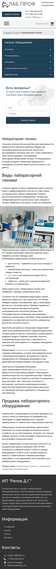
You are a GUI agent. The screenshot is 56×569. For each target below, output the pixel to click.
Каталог (7, 530)
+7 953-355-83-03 (34, 11)
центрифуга (13, 275)
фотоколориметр (39, 369)
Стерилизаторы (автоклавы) (28, 68)
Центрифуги (28, 61)
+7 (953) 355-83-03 (15, 559)
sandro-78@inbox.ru (34, 17)
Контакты (8, 537)
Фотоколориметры (28, 55)
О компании (9, 527)
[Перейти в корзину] (52, 24)
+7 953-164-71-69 (34, 14)
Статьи (7, 534)
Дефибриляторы (28, 74)
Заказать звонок (28, 120)
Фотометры (28, 49)
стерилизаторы (22, 350)
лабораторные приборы (26, 466)
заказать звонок (12, 14)
